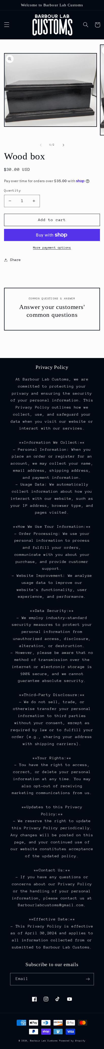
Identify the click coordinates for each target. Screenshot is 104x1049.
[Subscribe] (88, 979)
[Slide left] (40, 145)
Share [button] (15, 260)
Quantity (12, 190)
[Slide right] (63, 145)
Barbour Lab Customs (44, 1040)
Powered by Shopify (72, 1040)
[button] (6, 25)
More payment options (52, 247)
